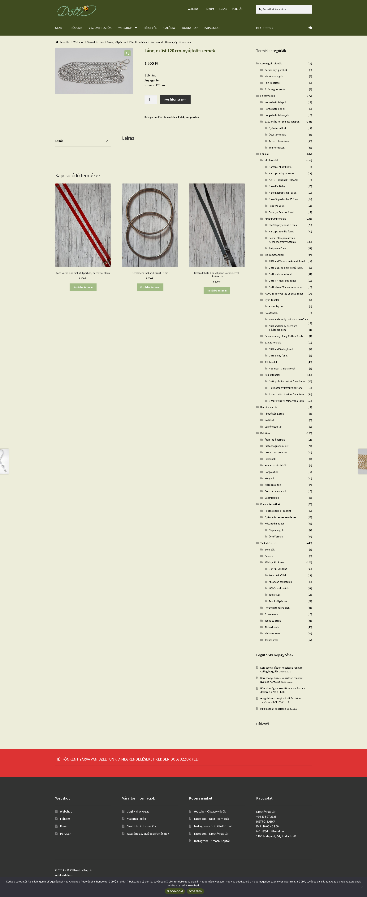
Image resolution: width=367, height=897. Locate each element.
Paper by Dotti (277, 306)
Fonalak (264, 154)
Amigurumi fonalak (275, 218)
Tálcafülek (274, 594)
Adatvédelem (63, 875)
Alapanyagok (276, 530)
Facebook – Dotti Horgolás (211, 819)
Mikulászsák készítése (273, 708)
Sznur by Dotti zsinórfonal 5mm (286, 401)
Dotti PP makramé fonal (282, 280)
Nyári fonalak (272, 300)
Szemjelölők (272, 497)
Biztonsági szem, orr (276, 446)
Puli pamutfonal (278, 248)
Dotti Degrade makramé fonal (286, 267)
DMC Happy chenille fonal (283, 225)
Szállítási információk (141, 826)
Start (59, 28)
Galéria (169, 28)
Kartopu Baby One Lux (281, 173)
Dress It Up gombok (276, 452)
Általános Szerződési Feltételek (148, 833)
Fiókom (209, 9)
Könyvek (270, 478)
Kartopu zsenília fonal (281, 231)
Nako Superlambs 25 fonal (284, 199)
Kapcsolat (212, 28)
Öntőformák (276, 536)
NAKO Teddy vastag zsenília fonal (284, 293)
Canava (269, 556)
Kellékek (270, 420)
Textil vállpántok (278, 601)
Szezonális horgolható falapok (282, 121)
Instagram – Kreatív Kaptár (212, 841)
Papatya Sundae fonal (281, 212)
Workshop (190, 28)
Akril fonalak (272, 160)
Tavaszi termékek (279, 141)
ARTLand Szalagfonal (281, 349)
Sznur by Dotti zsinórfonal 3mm (286, 394)
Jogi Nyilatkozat (138, 811)
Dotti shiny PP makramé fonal (285, 287)
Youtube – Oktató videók (210, 811)
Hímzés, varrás (268, 407)
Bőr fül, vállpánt (278, 569)
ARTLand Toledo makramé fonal (287, 261)
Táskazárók (271, 640)
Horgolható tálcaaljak (277, 115)
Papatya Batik (276, 205)
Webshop (193, 9)
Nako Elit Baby (277, 186)
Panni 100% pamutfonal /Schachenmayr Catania (282, 240)
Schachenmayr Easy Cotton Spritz (284, 336)
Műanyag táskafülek (280, 582)
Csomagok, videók (271, 63)
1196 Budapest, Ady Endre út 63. (276, 836)
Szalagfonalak (273, 342)
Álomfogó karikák (275, 439)
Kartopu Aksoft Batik (280, 167)
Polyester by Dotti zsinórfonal (286, 388)
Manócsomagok (274, 76)
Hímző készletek (274, 413)
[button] (127, 53)
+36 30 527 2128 (266, 816)
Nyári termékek (278, 128)
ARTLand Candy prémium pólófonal (289, 319)
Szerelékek (271, 614)
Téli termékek (277, 147)
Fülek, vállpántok (116, 42)
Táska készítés (95, 42)
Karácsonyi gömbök (276, 70)
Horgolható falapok (276, 102)
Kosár (223, 9)
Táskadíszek (272, 627)
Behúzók (270, 549)
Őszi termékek (277, 134)
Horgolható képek (275, 108)
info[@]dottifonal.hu (270, 831)
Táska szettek (273, 620)
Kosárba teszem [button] (83, 287)
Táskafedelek (272, 633)
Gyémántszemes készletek (280, 517)
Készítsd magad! (274, 523)
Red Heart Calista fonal (282, 368)
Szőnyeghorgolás (275, 89)
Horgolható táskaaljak (277, 607)
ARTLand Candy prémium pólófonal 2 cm (283, 327)
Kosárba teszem (175, 99)
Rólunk (76, 28)
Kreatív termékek (270, 504)
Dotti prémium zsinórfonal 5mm (287, 381)
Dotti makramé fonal (280, 274)
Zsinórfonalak (272, 375)
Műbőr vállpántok (279, 588)
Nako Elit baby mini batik (282, 192)
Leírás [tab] (59, 141)
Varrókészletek (273, 426)
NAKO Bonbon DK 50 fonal (283, 180)
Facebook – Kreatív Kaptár (211, 833)
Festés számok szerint (278, 510)
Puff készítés (272, 82)
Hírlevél (150, 28)
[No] (362, 887)
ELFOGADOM (175, 891)
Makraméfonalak (274, 255)
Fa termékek (267, 95)
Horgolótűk (271, 472)
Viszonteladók (100, 28)
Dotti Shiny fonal (278, 355)
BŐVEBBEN (195, 891)
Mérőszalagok (273, 484)
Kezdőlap (65, 42)
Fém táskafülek (138, 42)
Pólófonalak (271, 313)
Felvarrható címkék (276, 465)
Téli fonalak (271, 362)
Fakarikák (270, 459)
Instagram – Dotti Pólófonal (213, 826)
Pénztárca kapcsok (276, 491)
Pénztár (237, 9)
